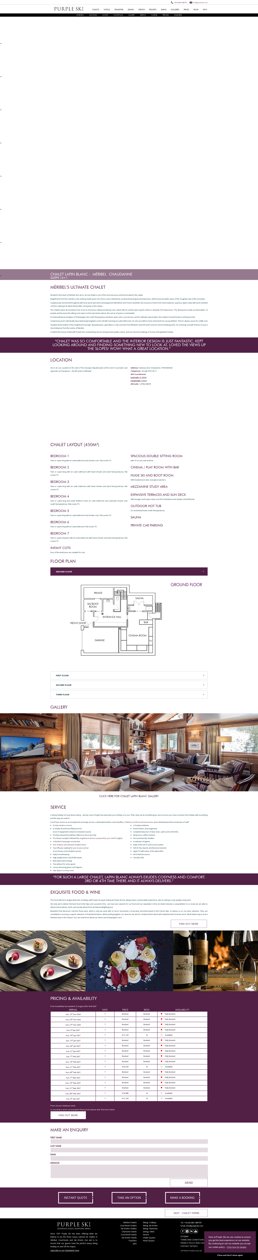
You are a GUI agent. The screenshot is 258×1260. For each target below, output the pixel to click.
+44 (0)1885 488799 (180, 2)
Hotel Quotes (149, 1240)
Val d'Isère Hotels (129, 1237)
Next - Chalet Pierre (186, 1213)
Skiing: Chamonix (150, 1228)
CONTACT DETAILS (189, 1246)
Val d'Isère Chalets (129, 1228)
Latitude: (135, 377)
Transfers (132, 1240)
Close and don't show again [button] (230, 1255)
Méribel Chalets (130, 1222)
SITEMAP (184, 1236)
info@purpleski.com (200, 2)
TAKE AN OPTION (129, 1198)
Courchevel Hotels (129, 1234)
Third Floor (62, 694)
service (143, 15)
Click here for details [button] (236, 1247)
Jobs (135, 1243)
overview (80, 15)
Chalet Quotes (149, 1237)
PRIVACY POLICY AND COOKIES (194, 1243)
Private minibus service (62, 825)
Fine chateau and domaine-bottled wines (69, 844)
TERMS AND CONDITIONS (192, 1239)
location (93, 15)
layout (105, 15)
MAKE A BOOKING (182, 1198)
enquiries (178, 15)
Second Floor (63, 685)
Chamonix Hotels (129, 1231)
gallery (131, 15)
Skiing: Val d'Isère (150, 1225)
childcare (128, 822)
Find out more (188, 923)
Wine (152, 1231)
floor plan (118, 15)
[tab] (129, 571)
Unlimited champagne (62, 841)
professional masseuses (143, 822)
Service (146, 1234)
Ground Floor (64, 571)
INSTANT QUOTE (75, 1198)
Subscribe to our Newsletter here (64, 1250)
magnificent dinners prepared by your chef (97, 838)
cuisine (154, 15)
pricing (166, 15)
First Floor (62, 675)
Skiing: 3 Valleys (149, 1222)
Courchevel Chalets (128, 1225)
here (120, 917)
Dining (145, 1231)
